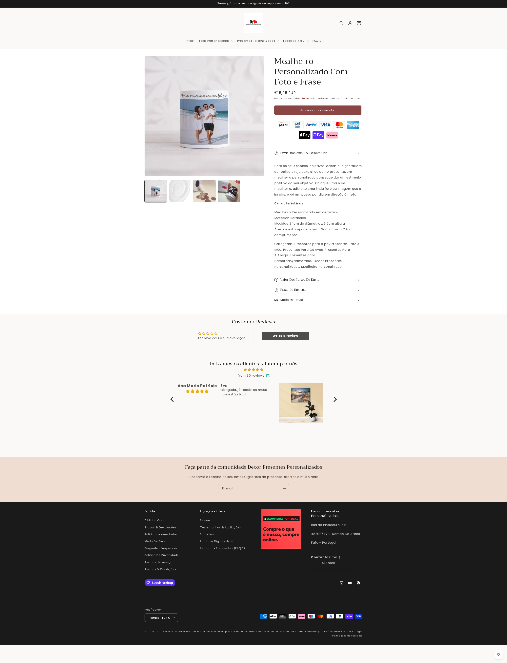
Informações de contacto (346, 635)
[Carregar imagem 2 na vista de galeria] (180, 191)
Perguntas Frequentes (161, 548)
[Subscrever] (284, 488)
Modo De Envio (155, 541)
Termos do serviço (308, 631)
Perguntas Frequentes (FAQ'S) (222, 548)
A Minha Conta (156, 520)
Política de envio (334, 631)
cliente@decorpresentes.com (336, 568)
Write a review (285, 335)
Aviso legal (355, 631)
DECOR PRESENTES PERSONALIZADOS (177, 631)
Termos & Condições (160, 569)
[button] (215, 41)
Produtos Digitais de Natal (219, 541)
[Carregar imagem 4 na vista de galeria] (229, 191)
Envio (305, 98)
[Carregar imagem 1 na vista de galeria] (156, 191)
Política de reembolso (161, 534)
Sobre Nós (207, 534)
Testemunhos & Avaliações (220, 527)
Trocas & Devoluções (160, 527)
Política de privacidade (279, 631)
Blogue (205, 520)
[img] (253, 370)
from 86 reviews (251, 375)
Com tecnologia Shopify (215, 631)
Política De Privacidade (162, 555)
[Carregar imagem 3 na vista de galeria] (204, 191)
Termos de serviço (158, 562)
